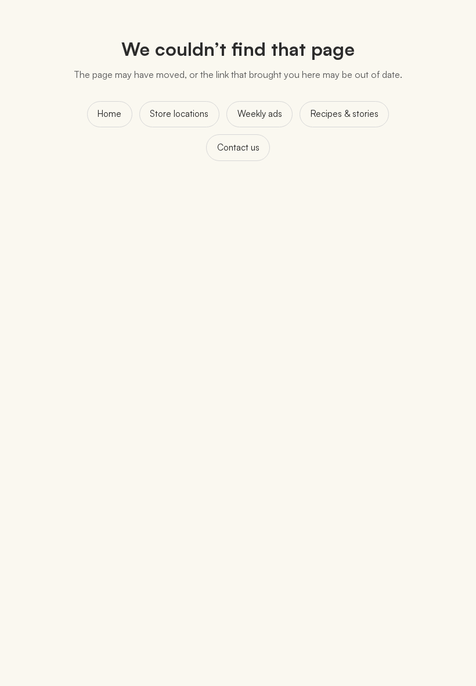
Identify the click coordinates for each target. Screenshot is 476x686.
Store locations (179, 113)
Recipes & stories (344, 113)
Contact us (238, 147)
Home (109, 113)
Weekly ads (259, 113)
